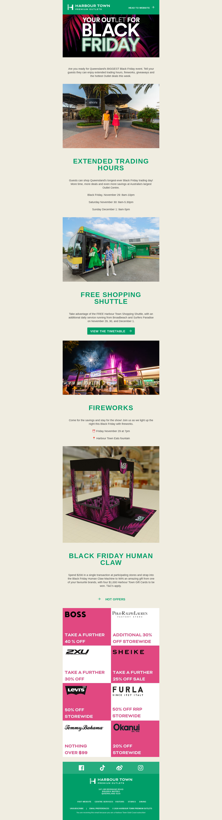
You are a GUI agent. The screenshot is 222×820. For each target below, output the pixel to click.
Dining (142, 802)
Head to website (139, 8)
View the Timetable (108, 331)
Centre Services (104, 802)
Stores (132, 802)
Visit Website (84, 802)
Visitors (119, 802)
